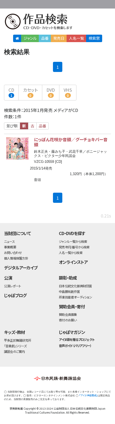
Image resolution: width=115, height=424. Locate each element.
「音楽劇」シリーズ (15, 346)
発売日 (58, 38)
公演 (8, 277)
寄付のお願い (67, 320)
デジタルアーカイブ (20, 267)
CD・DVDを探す (72, 233)
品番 (45, 38)
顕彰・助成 (68, 277)
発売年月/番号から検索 (74, 247)
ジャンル (30, 38)
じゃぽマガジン (72, 332)
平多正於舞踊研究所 (17, 340)
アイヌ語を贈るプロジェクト (76, 339)
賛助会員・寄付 (72, 306)
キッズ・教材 (14, 332)
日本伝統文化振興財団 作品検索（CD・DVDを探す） (57, 23)
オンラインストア (73, 262)
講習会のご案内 (14, 351)
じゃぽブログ (15, 295)
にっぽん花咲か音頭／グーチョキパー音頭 (71, 142)
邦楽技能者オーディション (75, 297)
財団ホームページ (60, 3)
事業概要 (77, 3)
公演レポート (12, 286)
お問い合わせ (99, 3)
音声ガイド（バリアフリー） (75, 345)
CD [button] (11, 92)
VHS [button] (68, 92)
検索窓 (94, 38)
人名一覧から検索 (70, 252)
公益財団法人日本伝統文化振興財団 (7, 3)
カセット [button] (30, 92)
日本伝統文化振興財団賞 (75, 286)
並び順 (12, 126)
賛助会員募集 (68, 314)
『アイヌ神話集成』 (88, 395)
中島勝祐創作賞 (69, 291)
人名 (76, 38)
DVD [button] (51, 92)
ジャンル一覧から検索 (73, 241)
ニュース (9, 241)
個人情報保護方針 (16, 258)
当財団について (17, 233)
